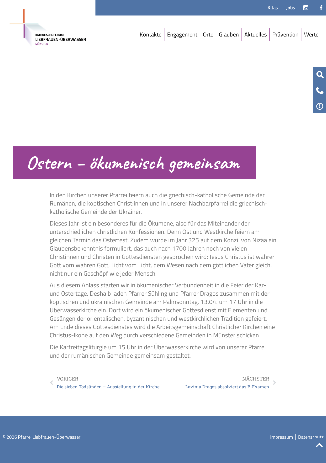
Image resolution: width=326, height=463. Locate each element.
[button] (150, 34)
